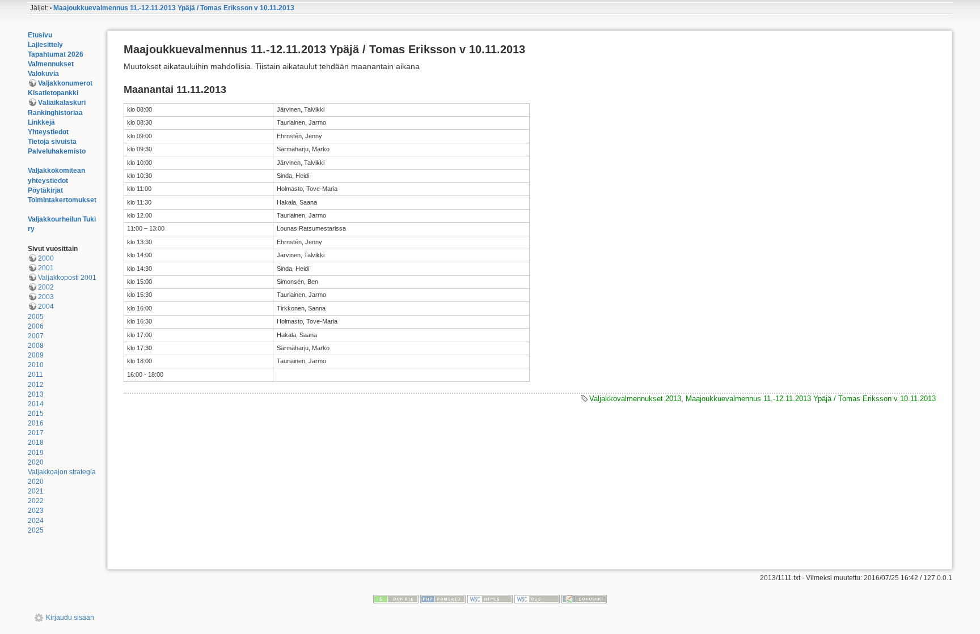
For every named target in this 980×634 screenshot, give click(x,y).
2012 (36, 385)
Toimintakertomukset (62, 200)
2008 (36, 346)
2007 (36, 336)
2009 (36, 355)
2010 (36, 365)
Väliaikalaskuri (62, 103)
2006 (36, 326)
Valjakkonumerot (65, 83)
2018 (36, 442)
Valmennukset (51, 64)
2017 (36, 433)
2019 (36, 453)
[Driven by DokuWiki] (584, 599)
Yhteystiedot (48, 132)
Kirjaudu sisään (70, 618)
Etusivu (40, 35)
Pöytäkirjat (45, 190)
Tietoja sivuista (52, 142)
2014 (36, 404)
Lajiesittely (45, 45)
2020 (36, 462)
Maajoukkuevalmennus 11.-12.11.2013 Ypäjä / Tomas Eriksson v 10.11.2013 (173, 8)
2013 (36, 394)
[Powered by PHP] (443, 599)
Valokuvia (43, 74)
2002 (46, 287)
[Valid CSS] (537, 599)
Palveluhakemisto (57, 151)
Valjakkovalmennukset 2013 (635, 398)
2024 (36, 521)
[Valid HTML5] (490, 599)
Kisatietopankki (53, 93)
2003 (46, 297)
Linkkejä (41, 122)
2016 (36, 423)
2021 (36, 491)
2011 (35, 374)
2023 (36, 510)
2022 (36, 501)
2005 (36, 317)
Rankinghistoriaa (55, 113)
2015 (36, 414)
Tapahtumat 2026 (55, 54)
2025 (36, 530)
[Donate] (396, 599)
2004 (46, 306)
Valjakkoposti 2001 (67, 278)
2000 (46, 258)
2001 (46, 268)
